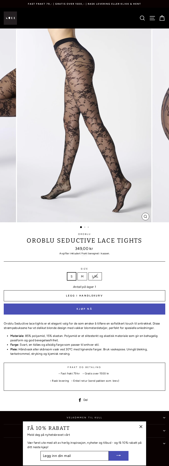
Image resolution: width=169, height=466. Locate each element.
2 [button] (85, 227)
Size (84, 268)
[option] (84, 4)
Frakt (84, 253)
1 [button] (81, 227)
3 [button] (89, 227)
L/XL (95, 276)
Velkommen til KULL (84, 417)
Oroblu (84, 234)
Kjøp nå (84, 309)
